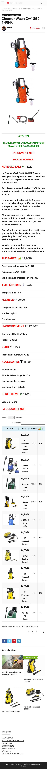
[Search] (41, 3)
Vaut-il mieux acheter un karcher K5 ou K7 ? (11, 673)
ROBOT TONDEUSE (8, 749)
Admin (9, 27)
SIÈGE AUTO (6, 751)
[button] (18, 429)
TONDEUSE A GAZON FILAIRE (12, 754)
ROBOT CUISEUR (8, 746)
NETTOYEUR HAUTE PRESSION (19, 9)
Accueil (4, 9)
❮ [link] (29, 632)
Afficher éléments (12, 418)
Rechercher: (16, 423)
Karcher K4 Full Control (11, 711)
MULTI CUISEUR (7, 738)
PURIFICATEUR (7, 743)
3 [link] (39, 631)
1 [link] (32, 631)
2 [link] (36, 631)
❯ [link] (43, 632)
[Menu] (2, 3)
